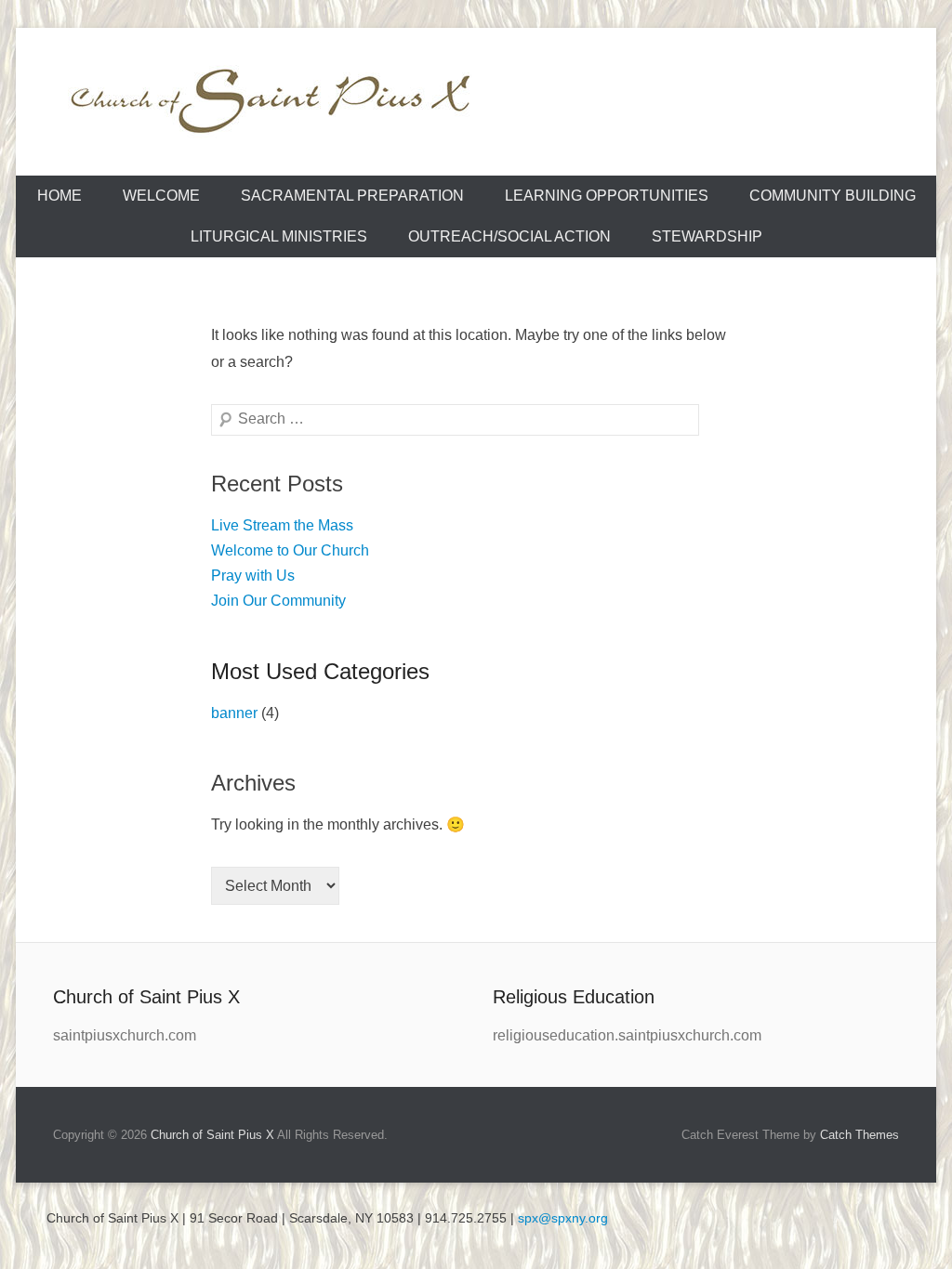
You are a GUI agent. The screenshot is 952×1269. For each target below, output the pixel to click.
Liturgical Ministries (279, 236)
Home (59, 195)
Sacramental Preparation (352, 195)
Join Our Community (278, 600)
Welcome (161, 195)
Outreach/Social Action (509, 236)
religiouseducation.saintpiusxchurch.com (627, 1035)
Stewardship (707, 236)
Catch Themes (859, 1135)
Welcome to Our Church (290, 550)
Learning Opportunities (606, 195)
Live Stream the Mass (282, 525)
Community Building (832, 195)
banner (234, 713)
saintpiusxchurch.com (124, 1035)
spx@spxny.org (563, 1217)
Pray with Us (253, 575)
